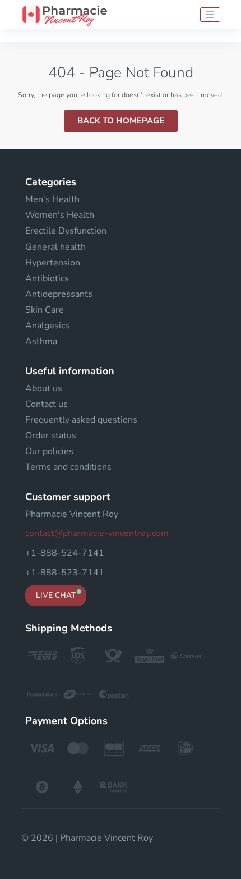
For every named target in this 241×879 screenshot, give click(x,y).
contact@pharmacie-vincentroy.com (97, 533)
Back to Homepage (120, 120)
